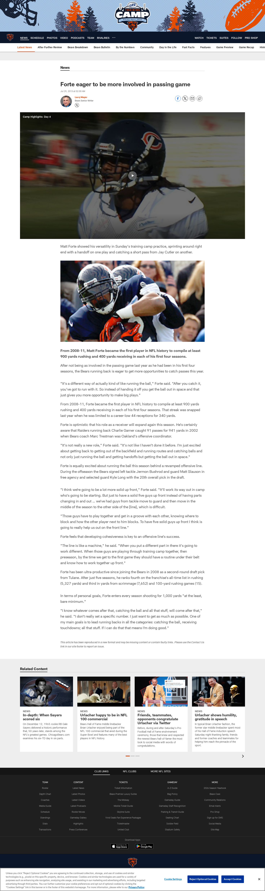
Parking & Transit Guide (172, 812)
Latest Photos (78, 794)
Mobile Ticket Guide (123, 806)
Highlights (78, 823)
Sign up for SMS (215, 817)
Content (78, 782)
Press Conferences (78, 829)
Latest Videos (78, 800)
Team (45, 782)
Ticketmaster (123, 823)
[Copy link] (199, 99)
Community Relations (215, 800)
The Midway (123, 800)
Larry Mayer (81, 97)
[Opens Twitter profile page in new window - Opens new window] (77, 105)
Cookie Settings (173, 879)
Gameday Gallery (78, 817)
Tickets (123, 782)
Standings (45, 817)
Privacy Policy (136, 887)
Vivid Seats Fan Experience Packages (123, 817)
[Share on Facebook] (178, 100)
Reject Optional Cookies (202, 879)
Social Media (215, 823)
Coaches (45, 800)
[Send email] (192, 100)
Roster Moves (78, 812)
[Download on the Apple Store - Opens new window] (119, 847)
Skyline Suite (123, 812)
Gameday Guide (172, 800)
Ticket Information (123, 788)
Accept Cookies (232, 879)
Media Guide (45, 806)
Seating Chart (172, 817)
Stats (45, 823)
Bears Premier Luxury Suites (123, 794)
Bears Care (215, 794)
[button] (132, 175)
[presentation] (243, 757)
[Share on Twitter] (185, 100)
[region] (132, 879)
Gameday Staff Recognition (172, 806)
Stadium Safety (172, 829)
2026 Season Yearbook (215, 788)
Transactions (45, 829)
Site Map (215, 829)
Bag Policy (172, 794)
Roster (45, 788)
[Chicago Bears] (132, 863)
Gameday (172, 782)
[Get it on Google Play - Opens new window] (144, 848)
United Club (123, 829)
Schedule (45, 812)
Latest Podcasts (78, 806)
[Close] (259, 879)
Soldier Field (172, 823)
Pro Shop (215, 812)
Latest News (78, 788)
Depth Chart (45, 794)
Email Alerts (215, 806)
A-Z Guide (172, 788)
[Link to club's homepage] (10, 37)
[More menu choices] (113, 37)
